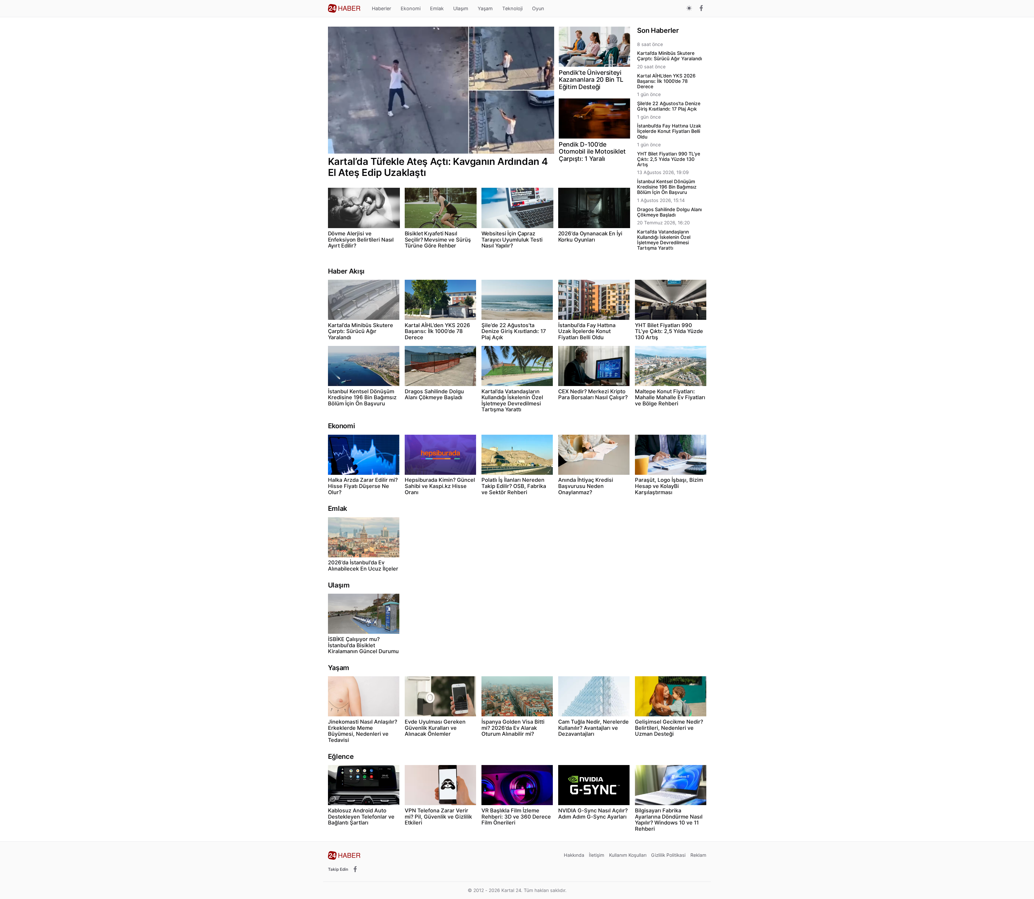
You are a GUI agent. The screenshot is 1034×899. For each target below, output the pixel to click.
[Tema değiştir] (689, 8)
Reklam (698, 855)
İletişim (596, 855)
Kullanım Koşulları (628, 855)
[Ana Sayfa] (344, 8)
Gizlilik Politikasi (668, 855)
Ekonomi (411, 8)
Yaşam (485, 8)
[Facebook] (701, 8)
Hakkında (574, 855)
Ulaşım (460, 8)
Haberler (381, 8)
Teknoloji (512, 8)
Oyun (538, 8)
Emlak (437, 8)
